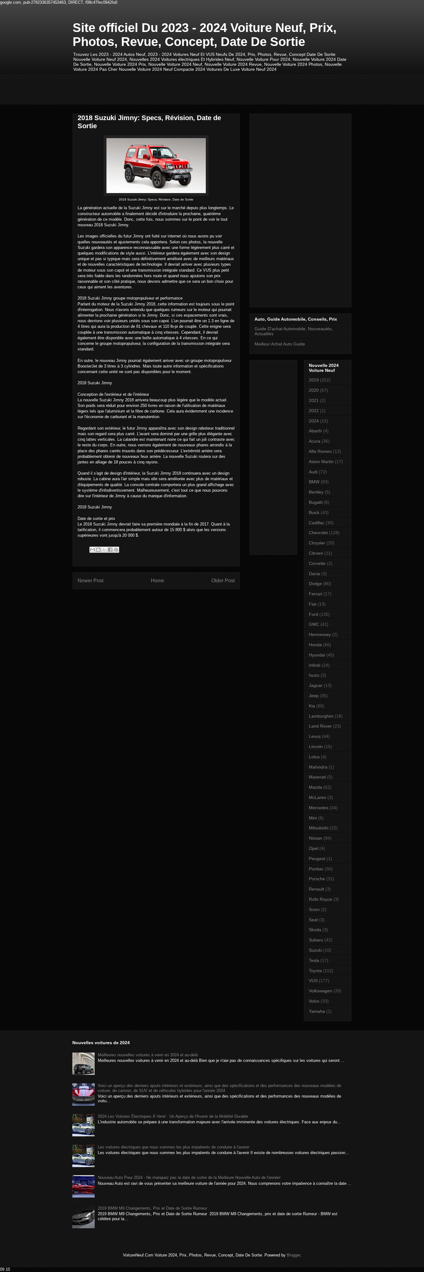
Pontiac (316, 868)
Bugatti (316, 502)
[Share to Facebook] (110, 550)
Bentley (316, 491)
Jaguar (316, 685)
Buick (314, 512)
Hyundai (317, 654)
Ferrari (315, 593)
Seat (313, 919)
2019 (314, 379)
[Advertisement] (186, 89)
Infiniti (314, 665)
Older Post (223, 580)
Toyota (315, 970)
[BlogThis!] (98, 550)
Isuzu (314, 675)
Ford (313, 614)
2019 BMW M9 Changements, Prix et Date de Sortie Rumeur (152, 1208)
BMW (314, 481)
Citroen (316, 553)
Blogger (293, 1255)
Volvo (314, 1001)
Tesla (314, 960)
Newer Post (90, 580)
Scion (314, 909)
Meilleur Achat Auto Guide (280, 343)
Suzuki (315, 950)
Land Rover (320, 726)
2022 (314, 410)
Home (157, 580)
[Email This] (92, 550)
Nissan (315, 838)
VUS (313, 980)
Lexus (315, 736)
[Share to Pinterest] (116, 550)
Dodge (315, 583)
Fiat (312, 604)
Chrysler (317, 542)
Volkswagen (320, 990)
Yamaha (317, 1011)
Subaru (316, 939)
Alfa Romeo (320, 451)
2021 (314, 400)
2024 (314, 420)
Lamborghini (321, 716)
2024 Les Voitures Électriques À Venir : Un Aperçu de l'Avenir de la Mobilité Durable (173, 1116)
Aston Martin (321, 461)
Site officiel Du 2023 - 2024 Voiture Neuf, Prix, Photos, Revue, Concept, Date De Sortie (204, 34)
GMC (314, 624)
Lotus (314, 756)
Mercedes (318, 807)
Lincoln (316, 746)
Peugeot (317, 858)
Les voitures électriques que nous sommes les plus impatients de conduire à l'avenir (173, 1147)
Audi (313, 471)
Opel (313, 848)
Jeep (313, 695)
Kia (312, 705)
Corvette (317, 563)
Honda (315, 644)
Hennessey (320, 634)
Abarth (315, 430)
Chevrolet (318, 532)
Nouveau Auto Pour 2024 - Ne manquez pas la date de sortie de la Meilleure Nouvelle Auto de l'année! (189, 1177)
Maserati (317, 776)
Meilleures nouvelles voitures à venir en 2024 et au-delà (148, 1055)
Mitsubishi (318, 827)
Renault (316, 888)
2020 (314, 390)
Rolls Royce (320, 899)
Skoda (315, 929)
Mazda (315, 787)
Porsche (317, 878)
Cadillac (316, 522)
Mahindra (318, 767)
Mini (313, 817)
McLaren (317, 797)
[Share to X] (104, 550)
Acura (314, 441)
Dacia (314, 573)
